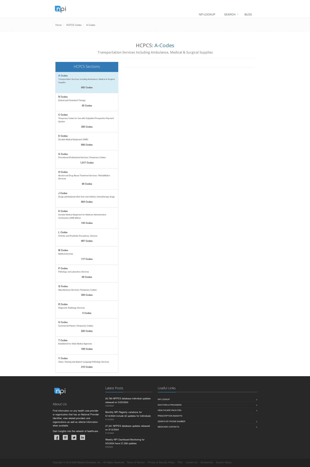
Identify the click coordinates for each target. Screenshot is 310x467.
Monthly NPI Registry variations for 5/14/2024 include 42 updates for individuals (128, 413)
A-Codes (90, 25)
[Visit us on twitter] (73, 437)
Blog (248, 14)
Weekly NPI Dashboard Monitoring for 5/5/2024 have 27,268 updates (124, 441)
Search (230, 14)
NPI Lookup (207, 14)
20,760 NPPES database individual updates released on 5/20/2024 (128, 400)
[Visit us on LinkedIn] (82, 437)
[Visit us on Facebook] (56, 437)
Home (58, 25)
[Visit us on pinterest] (65, 437)
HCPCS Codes (74, 25)
